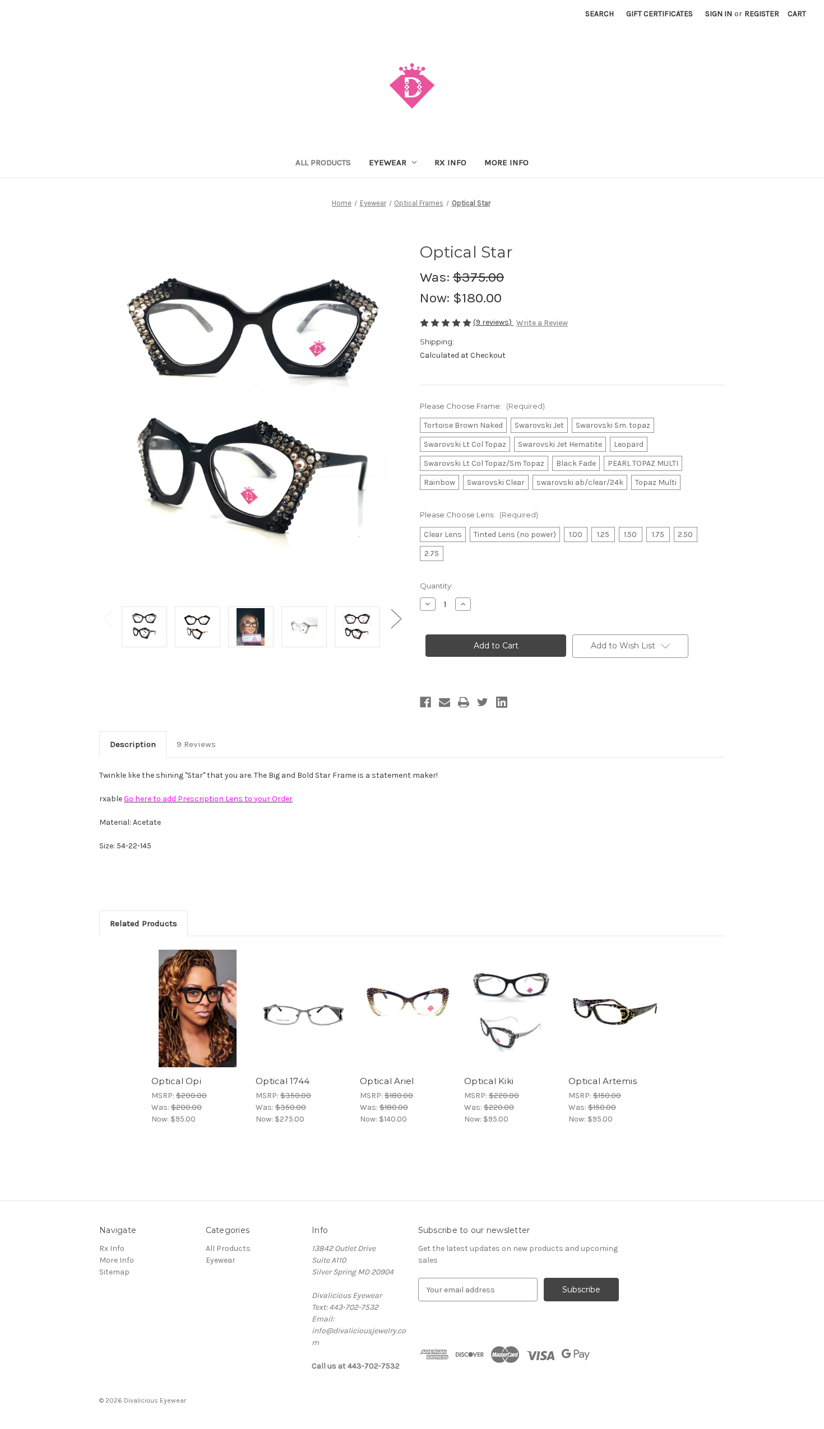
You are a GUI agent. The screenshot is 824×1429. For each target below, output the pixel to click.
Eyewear (387, 162)
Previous (107, 618)
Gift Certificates (659, 13)
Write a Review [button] (542, 323)
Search (599, 13)
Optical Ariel (387, 1081)
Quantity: (436, 585)
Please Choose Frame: (482, 405)
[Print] (463, 702)
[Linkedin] (501, 702)
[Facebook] (425, 702)
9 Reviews (196, 744)
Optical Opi (176, 1081)
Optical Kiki (488, 1081)
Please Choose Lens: (479, 514)
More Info (506, 162)
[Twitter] (482, 702)
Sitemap (114, 1272)
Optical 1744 (282, 1081)
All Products (323, 162)
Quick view (188, 998)
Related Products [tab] (143, 923)
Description (133, 744)
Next (396, 618)
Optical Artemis (602, 1081)
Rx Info (450, 162)
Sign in (718, 13)
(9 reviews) (493, 322)
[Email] (444, 702)
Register (761, 13)
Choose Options (198, 1018)
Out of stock (614, 1018)
